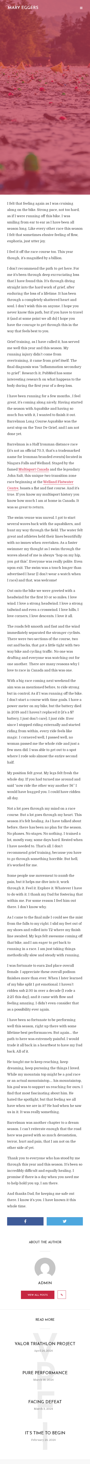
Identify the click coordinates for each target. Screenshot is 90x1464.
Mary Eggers (23, 8)
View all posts (38, 1295)
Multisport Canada (33, 469)
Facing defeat (45, 1402)
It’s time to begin (45, 1433)
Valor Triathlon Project (45, 1344)
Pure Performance (45, 1373)
